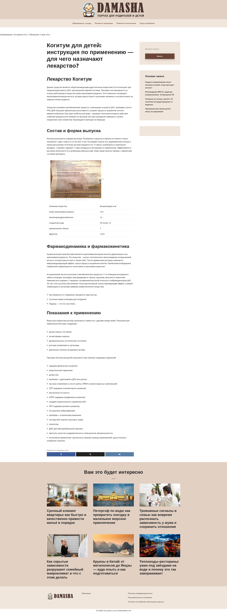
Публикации (86, 593)
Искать (160, 56)
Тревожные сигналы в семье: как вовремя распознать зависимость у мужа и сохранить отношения (158, 519)
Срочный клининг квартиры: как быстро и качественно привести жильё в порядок (66, 517)
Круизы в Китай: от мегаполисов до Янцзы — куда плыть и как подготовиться (112, 567)
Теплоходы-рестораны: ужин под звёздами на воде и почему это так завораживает (159, 567)
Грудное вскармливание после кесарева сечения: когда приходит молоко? (159, 85)
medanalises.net (124, 610)
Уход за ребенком (147, 23)
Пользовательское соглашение (140, 597)
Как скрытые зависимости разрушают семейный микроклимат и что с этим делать (65, 569)
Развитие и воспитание (126, 23)
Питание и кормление (104, 23)
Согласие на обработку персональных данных (146, 602)
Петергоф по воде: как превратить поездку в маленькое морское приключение (111, 517)
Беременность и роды (82, 23)
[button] (103, 179)
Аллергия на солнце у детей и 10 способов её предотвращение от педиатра (159, 102)
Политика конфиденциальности (140, 593)
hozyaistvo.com (110, 610)
